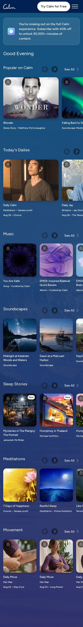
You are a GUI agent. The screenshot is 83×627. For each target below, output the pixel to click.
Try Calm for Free (53, 6)
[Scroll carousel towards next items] (54, 69)
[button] (41, 31)
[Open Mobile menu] (75, 6)
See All (69, 69)
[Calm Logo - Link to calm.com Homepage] (9, 6)
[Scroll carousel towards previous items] (45, 69)
